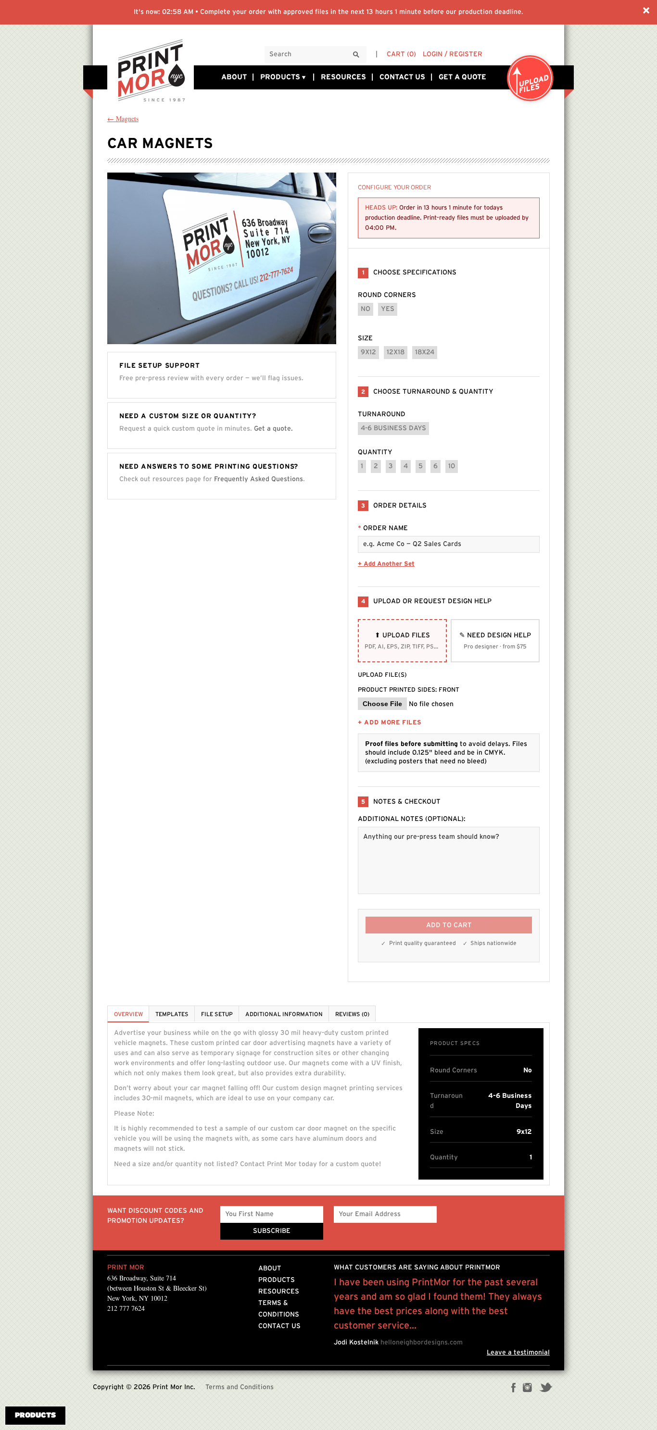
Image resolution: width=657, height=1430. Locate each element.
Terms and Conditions (239, 1387)
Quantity (375, 452)
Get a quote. (273, 428)
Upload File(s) (382, 675)
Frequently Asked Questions (258, 478)
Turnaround (381, 414)
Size (365, 338)
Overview (128, 1014)
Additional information (284, 1014)
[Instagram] (527, 1388)
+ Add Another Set (386, 564)
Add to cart (449, 925)
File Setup (217, 1014)
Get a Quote (462, 77)
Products (280, 77)
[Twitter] (546, 1388)
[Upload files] (530, 79)
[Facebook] (513, 1388)
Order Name (383, 528)
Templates (172, 1014)
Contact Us (402, 77)
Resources (343, 77)
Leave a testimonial (518, 1352)
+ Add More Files (389, 723)
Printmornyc (150, 70)
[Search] (356, 55)
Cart (401, 54)
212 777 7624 (126, 1308)
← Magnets (123, 118)
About (234, 77)
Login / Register (452, 54)
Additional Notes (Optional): (412, 819)
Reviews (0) (352, 1014)
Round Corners (387, 295)
